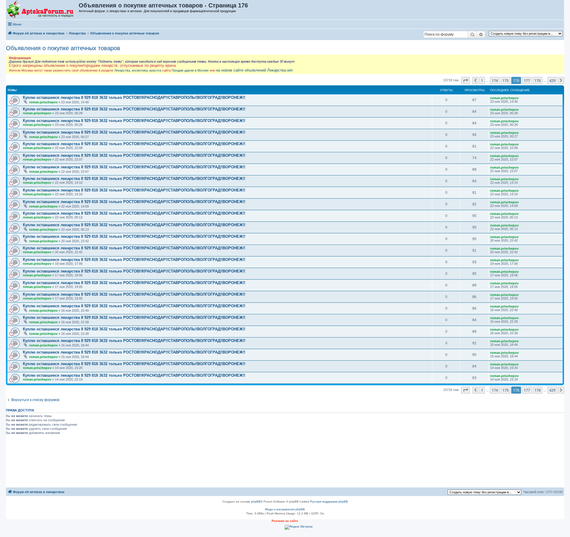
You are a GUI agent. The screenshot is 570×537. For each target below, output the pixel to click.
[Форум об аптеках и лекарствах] (43, 10)
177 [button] (527, 80)
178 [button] (537, 80)
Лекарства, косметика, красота (137, 70)
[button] (465, 80)
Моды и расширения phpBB (285, 509)
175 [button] (505, 80)
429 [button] (552, 80)
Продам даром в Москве (190, 70)
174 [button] (495, 80)
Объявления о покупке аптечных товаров (63, 48)
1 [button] (482, 80)
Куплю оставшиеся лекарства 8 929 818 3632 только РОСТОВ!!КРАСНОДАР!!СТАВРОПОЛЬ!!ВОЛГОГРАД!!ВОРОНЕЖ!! (134, 97)
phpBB (256, 501)
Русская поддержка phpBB (329, 501)
